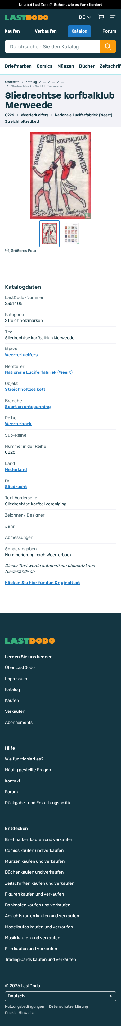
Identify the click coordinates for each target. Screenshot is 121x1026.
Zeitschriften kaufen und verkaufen (39, 883)
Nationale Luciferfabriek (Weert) (83, 115)
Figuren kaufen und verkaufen (34, 894)
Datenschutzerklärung (68, 1006)
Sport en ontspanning (28, 406)
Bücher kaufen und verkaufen (34, 872)
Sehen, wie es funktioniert (78, 4)
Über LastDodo (20, 667)
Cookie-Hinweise (20, 1013)
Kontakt (12, 781)
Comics (44, 66)
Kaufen (12, 31)
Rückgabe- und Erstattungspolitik (38, 802)
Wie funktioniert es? (24, 759)
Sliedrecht (16, 486)
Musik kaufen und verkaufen (32, 937)
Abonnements (19, 722)
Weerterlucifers (34, 115)
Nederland (16, 469)
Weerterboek (18, 423)
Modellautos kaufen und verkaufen (39, 927)
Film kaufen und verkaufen (31, 948)
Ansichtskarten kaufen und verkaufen (42, 915)
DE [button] (82, 17)
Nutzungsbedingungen (24, 1006)
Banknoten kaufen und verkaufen (37, 905)
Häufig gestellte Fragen (28, 770)
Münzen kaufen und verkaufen (35, 861)
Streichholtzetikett (22, 121)
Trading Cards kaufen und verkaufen (40, 959)
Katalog (79, 31)
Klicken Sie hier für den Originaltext (42, 582)
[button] (101, 17)
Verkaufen (46, 31)
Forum (109, 31)
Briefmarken (18, 66)
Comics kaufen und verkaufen (34, 850)
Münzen (65, 66)
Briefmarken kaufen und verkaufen (39, 839)
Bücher (87, 66)
